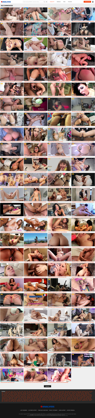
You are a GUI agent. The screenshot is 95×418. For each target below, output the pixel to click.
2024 (12, 391)
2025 (9, 391)
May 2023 (78, 393)
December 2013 (66, 400)
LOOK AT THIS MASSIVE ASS (76, 156)
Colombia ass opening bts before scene (78, 126)
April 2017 (29, 398)
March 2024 (20, 393)
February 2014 (54, 400)
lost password (23, 410)
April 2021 (37, 395)
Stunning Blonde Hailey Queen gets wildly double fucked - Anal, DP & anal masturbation (63, 36)
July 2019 (65, 396)
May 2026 (58, 391)
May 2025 (33, 392)
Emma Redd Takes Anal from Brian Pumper (31, 96)
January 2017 (44, 398)
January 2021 (53, 395)
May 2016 (89, 398)
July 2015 (56, 399)
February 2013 (29, 401)
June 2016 (85, 398)
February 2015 (79, 399)
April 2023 (82, 393)
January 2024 (31, 393)
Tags (64, 1)
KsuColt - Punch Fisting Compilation (30, 36)
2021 (20, 391)
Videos (51, 1)
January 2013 (35, 401)
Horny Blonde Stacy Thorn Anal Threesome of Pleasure (33, 382)
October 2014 (13, 400)
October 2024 (74, 392)
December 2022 (17, 394)
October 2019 (48, 396)
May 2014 (39, 400)
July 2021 (24, 395)
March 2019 (83, 396)
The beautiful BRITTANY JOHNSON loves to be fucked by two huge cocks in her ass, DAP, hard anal (64, 21)
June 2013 (10, 401)
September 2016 (70, 398)
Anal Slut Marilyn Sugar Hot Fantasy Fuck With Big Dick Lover (34, 322)
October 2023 (51, 393)
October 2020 (72, 395)
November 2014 (7, 400)
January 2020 (29, 396)
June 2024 (6, 393)
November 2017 (82, 397)
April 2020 (13, 396)
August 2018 (35, 397)
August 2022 (42, 394)
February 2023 (4, 394)
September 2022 (36, 394)
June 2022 (52, 394)
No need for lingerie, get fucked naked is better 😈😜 (9, 186)
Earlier (39, 401)
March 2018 (58, 397)
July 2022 (47, 394)
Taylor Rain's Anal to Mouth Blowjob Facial (79, 66)
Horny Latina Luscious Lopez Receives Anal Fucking (57, 307)
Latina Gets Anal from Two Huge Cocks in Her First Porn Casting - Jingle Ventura (37, 156)
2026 (7, 391)
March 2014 (48, 400)
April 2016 (4, 399)
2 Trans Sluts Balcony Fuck (76, 367)
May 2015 (65, 399)
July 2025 (24, 392)
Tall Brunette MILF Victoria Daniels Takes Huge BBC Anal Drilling (82, 51)
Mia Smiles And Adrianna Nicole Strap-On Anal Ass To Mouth (34, 292)
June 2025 (29, 392)
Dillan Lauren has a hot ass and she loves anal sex (56, 352)
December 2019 (36, 396)
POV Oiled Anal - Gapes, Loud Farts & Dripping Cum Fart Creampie (12, 51)
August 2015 (51, 399)
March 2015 (74, 399)
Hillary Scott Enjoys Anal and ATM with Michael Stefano (57, 262)
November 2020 (66, 395)
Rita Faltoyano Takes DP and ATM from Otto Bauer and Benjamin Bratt (59, 81)
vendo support (62, 410)
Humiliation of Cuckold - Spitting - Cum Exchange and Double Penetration (13, 337)
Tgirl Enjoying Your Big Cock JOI (6, 201)
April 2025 (38, 392)
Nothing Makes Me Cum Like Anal (30, 126)
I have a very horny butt (76, 186)
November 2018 (17, 397)
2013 (40, 391)
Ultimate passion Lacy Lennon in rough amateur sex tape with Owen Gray (36, 337)
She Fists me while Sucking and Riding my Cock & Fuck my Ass (34, 307)
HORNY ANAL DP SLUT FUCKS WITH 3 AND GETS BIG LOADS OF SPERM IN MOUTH (14, 322)
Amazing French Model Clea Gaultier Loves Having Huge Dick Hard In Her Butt (14, 66)
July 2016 (81, 398)
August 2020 (85, 395)
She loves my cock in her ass (5, 111)
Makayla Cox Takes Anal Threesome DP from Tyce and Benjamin (11, 81)
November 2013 (72, 400)
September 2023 (58, 393)
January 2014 (59, 400)
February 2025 (48, 392)
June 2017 (20, 398)
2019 (25, 391)
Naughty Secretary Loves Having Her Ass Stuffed (9, 171)
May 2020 (8, 396)
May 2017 (24, 398)
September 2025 (13, 392)
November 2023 (45, 393)
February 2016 (14, 399)
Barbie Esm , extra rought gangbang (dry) (8, 96)
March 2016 (8, 399)
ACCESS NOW (87, 1)
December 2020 (59, 395)
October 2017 (88, 397)
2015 (35, 391)
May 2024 (11, 393)
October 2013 (78, 400)
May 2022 (57, 394)
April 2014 (44, 400)
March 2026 (67, 391)
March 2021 (42, 395)
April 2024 (15, 393)
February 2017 (38, 398)
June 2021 (28, 395)
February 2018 (64, 397)
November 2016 (57, 398)
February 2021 (47, 395)
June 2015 (60, 399)
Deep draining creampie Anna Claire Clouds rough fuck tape (58, 337)
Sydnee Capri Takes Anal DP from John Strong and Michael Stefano (35, 277)
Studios (70, 1)
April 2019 (79, 396)
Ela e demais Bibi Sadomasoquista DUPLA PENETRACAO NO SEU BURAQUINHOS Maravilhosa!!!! (64, 186)
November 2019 (42, 396)
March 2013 (24, 401)
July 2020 (90, 395)
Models (59, 1)
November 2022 (23, 394)
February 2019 (89, 396)
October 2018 (23, 397)
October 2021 (6, 395)
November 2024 (68, 392)
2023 (15, 391)
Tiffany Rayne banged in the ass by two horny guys (80, 352)
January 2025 (54, 392)
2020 (22, 391)
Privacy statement (53, 410)
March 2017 (33, 398)
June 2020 (4, 396)
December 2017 (76, 397)
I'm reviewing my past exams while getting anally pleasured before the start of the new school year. (41, 201)
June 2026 (53, 391)
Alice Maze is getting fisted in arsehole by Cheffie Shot (57, 292)
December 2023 (38, 393)
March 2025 (43, 392)
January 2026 (78, 391)
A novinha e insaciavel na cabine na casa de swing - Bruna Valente (59, 111)
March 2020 (17, 396)
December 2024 (61, 392)
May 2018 (49, 397)
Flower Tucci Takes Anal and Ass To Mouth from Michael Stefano (11, 277)
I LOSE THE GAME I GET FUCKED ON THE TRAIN (32, 141)
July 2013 (6, 401)
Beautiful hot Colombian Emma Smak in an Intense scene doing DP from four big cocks (15, 36)
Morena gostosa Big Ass (5, 352)
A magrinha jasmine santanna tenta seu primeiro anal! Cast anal (35, 111)
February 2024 (26, 393)
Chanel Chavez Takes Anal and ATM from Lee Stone (33, 81)
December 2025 (85, 391)
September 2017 (5, 398)
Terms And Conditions (43, 410)
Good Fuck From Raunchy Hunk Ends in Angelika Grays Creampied (59, 156)
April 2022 (61, 394)
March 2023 (87, 393)
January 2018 (69, 397)
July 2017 (15, 398)
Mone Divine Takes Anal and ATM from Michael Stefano (10, 292)
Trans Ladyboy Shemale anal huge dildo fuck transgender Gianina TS (36, 171)
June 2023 (73, 393)
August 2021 (19, 395)
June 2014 (35, 400)
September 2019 (55, 396)
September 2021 (13, 395)
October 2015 (38, 399)
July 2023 (69, 393)
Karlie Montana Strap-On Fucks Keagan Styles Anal (56, 96)
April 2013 (19, 401)
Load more (47, 386)
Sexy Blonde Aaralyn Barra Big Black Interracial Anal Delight (58, 382)
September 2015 (45, 399)
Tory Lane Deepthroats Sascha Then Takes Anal (80, 81)
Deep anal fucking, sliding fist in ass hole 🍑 (31, 186)
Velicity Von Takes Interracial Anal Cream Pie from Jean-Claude (35, 262)
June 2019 (70, 396)
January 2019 (4, 397)
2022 (17, 391)
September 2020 (79, 395)
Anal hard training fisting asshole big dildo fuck (9, 307)
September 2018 (29, 397)
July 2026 (48, 391)
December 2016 (51, 398)
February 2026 (72, 391)
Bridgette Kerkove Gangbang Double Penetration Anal (57, 277)
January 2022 (77, 394)
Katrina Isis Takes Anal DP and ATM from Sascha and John (81, 96)
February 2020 (23, 396)
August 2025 (19, 392)
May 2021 (32, 395)
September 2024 (80, 392)
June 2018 (45, 397)
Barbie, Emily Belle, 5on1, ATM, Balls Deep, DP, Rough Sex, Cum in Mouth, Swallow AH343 (16, 21)
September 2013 (85, 400)
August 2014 (25, 400)
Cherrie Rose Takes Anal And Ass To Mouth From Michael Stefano (83, 262)
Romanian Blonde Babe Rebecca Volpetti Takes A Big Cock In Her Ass (59, 322)
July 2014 (30, 400)
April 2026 (62, 391)
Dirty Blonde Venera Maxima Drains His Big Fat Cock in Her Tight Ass (59, 51)
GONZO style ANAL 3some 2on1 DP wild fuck (55, 141)
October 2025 (7, 392)
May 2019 (74, 396)
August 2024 (86, 392)
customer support (32, 410)
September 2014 (19, 400)
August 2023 (64, 393)
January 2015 (85, 399)
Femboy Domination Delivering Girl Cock (7, 382)
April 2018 (54, 397)
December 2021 (84, 394)
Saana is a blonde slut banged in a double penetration (33, 66)
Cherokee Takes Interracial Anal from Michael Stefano (10, 262)
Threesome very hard (75, 171)
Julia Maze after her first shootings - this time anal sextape (10, 156)
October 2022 (30, 394)
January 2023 (10, 394)
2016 (32, 391)
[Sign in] (93, 2)
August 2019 (60, 396)
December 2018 (10, 397)
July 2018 (40, 397)
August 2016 (76, 398)
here (32, 414)
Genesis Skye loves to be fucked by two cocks (32, 352)
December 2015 (26, 399)
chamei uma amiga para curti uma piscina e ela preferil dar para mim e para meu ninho (62, 367)
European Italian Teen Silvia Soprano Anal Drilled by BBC (81, 36)
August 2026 (43, 391)
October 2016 (63, 398)
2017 (30, 391)
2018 (27, 391)
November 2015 (33, 399)
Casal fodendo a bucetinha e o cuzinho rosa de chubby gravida (58, 66)
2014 (37, 391)
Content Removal (71, 410)
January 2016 (19, 399)
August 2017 (11, 398)
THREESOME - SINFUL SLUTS (53, 201)
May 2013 (14, 401)
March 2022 (66, 394)
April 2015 (69, 399)
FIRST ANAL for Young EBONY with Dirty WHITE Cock (57, 126)
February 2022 (71, 394)
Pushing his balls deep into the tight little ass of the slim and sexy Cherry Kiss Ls (37, 21)
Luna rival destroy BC (51, 171)
